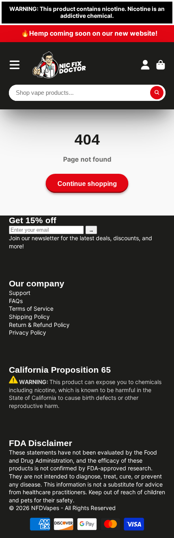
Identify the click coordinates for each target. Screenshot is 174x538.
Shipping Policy (29, 316)
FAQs (16, 300)
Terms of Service (31, 308)
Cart (161, 65)
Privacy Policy (27, 332)
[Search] (157, 93)
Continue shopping (87, 183)
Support (19, 292)
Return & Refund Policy (39, 324)
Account (145, 65)
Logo (59, 65)
